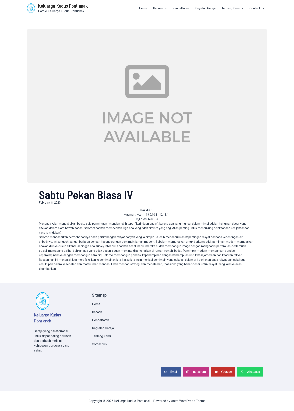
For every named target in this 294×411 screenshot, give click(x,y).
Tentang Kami (231, 8)
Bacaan (158, 8)
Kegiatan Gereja (205, 8)
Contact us (256, 8)
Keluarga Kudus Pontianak (63, 6)
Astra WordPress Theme (188, 401)
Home (143, 8)
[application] (165, 8)
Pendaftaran (181, 8)
